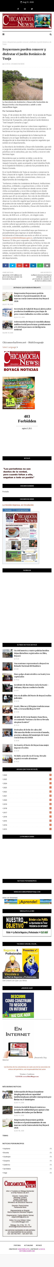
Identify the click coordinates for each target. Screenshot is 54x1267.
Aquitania (27, 1148)
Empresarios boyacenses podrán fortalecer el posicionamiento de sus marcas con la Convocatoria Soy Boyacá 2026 (31, 297)
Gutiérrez (27, 1165)
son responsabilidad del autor (35, 1069)
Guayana (27, 1161)
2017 (27, 812)
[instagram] (24, 9)
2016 (27, 816)
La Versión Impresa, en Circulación (18, 505)
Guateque (27, 1157)
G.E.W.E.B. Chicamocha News (14, 64)
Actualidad (28, 1245)
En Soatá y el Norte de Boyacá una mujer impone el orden (31, 746)
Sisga (27, 1173)
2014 (27, 825)
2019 (27, 804)
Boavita (27, 1153)
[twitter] (32, 9)
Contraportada (22, 510)
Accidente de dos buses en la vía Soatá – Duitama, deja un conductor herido (31, 686)
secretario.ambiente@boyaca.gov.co (17, 238)
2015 (27, 821)
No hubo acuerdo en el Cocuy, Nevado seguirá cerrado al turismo (30, 757)
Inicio (4, 42)
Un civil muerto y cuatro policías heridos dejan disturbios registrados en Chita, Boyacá (31, 653)
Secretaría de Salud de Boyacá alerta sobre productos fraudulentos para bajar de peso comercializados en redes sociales (32, 311)
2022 (27, 792)
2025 (27, 779)
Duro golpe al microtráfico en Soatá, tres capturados (32, 675)
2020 (27, 800)
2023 (27, 787)
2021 (27, 796)
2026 (27, 775)
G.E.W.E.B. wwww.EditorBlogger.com (27, 1076)
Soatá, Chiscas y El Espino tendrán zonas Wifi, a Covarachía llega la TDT (31, 707)
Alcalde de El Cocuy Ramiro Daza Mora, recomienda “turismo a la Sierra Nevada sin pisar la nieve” (31, 719)
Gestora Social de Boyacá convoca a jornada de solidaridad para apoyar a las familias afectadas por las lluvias (31, 1110)
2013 (27, 829)
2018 (27, 808)
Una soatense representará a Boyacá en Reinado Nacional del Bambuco (31, 664)
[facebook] (18, 9)
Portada (6, 491)
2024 (27, 783)
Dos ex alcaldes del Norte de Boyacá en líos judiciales (32, 697)
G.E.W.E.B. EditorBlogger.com (32, 1250)
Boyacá (39, 1245)
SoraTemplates (24, 1249)
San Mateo (27, 1169)
